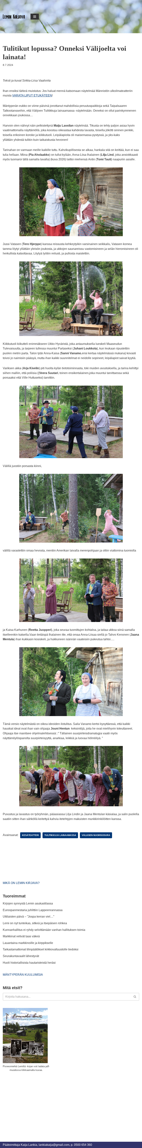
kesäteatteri (30, 835)
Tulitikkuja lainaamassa (60, 835)
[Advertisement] (30, 1103)
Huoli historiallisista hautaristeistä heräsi (29, 962)
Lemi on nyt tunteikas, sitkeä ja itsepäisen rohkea (35, 923)
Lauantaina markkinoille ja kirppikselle (28, 942)
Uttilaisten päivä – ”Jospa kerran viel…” (29, 916)
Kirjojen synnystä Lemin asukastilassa (28, 903)
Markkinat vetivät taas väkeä (21, 936)
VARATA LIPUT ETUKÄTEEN (32, 95)
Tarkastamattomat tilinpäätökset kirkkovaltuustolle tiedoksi (40, 949)
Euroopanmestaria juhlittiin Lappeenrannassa (33, 910)
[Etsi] (135, 997)
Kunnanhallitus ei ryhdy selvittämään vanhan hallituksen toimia (44, 929)
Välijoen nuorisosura (96, 835)
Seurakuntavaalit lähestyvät (21, 956)
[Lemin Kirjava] (14, 16)
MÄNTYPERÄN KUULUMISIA (23, 974)
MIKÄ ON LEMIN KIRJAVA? (21, 883)
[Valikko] (35, 17)
